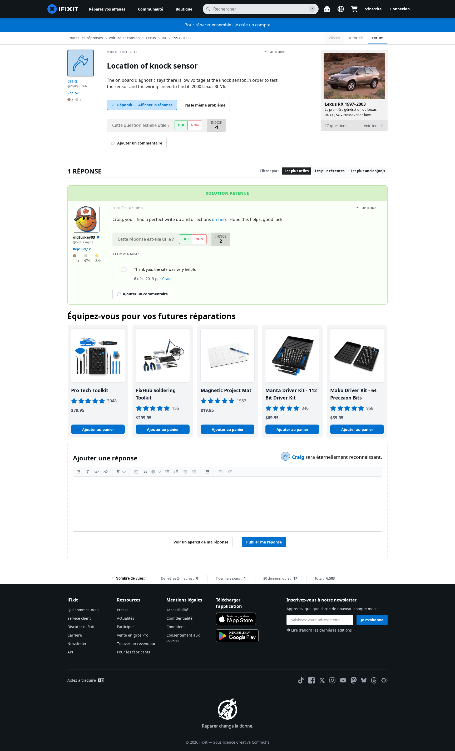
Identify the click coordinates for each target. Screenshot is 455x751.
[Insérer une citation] (145, 471)
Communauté (150, 9)
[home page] (62, 9)
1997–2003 (181, 37)
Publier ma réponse (264, 542)
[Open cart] (354, 9)
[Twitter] (322, 680)
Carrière (74, 635)
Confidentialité (179, 618)
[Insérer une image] (207, 471)
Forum (377, 37)
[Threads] (374, 680)
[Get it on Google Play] (237, 635)
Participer (125, 626)
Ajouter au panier (98, 429)
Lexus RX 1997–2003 (345, 104)
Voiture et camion (124, 37)
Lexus (151, 37)
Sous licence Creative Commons (241, 742)
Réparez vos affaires (107, 9)
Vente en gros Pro (132, 635)
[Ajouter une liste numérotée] (176, 471)
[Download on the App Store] (236, 619)
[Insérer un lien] (105, 471)
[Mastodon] (353, 680)
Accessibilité (177, 609)
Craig (298, 457)
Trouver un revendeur (136, 643)
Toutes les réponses (85, 37)
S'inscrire (373, 8)
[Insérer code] (96, 471)
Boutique (184, 9)
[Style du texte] (121, 471)
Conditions (175, 626)
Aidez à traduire (81, 680)
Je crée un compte (252, 25)
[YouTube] (343, 680)
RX (164, 37)
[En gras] (79, 471)
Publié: (122, 52)
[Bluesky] (364, 680)
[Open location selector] (340, 9)
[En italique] (87, 471)
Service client (79, 618)
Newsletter (77, 643)
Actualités (125, 618)
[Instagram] (332, 680)
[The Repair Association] (384, 680)
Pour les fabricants (133, 651)
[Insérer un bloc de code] (136, 471)
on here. (220, 219)
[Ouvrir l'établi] (327, 9)
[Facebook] (311, 680)
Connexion (400, 8)
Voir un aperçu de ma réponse (201, 542)
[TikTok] (301, 680)
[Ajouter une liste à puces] (167, 471)
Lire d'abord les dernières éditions (321, 630)
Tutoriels (356, 37)
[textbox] (227, 505)
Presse (122, 609)
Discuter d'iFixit (81, 626)
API (70, 651)
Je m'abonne (372, 619)
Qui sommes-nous (83, 609)
